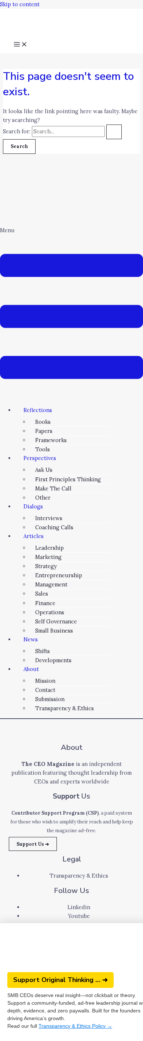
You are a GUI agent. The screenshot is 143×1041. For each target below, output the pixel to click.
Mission (45, 680)
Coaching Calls (54, 527)
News (30, 639)
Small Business (54, 630)
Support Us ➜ (32, 844)
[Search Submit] (114, 132)
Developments (53, 660)
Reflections (37, 410)
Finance (45, 603)
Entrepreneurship (58, 575)
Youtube (79, 915)
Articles (33, 536)
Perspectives (39, 458)
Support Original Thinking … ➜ (60, 979)
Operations (49, 612)
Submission (50, 699)
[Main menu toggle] (20, 45)
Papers (43, 430)
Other (43, 497)
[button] (71, 313)
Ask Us (43, 469)
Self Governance (56, 621)
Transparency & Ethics (64, 708)
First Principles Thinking (68, 479)
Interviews (48, 518)
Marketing (48, 556)
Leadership (49, 547)
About (31, 669)
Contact (45, 689)
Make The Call (53, 488)
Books (43, 421)
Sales (41, 593)
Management (51, 584)
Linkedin (78, 907)
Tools (42, 449)
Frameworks (51, 440)
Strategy (46, 566)
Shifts (42, 651)
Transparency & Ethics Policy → (75, 1026)
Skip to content (20, 4)
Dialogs (33, 506)
